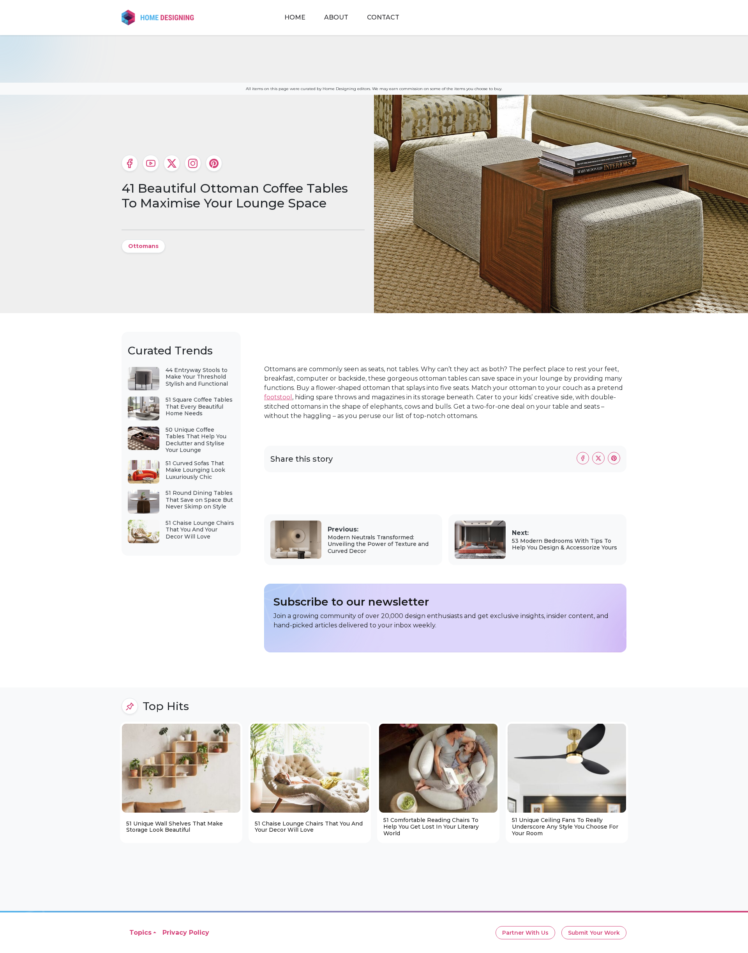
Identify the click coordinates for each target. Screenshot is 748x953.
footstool (278, 397)
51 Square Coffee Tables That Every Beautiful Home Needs (199, 406)
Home (294, 17)
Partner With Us (525, 932)
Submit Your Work (594, 932)
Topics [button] (140, 932)
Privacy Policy (185, 932)
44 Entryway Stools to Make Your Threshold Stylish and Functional (197, 377)
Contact (383, 17)
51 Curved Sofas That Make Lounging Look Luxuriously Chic (195, 470)
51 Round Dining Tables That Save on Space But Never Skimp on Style (199, 499)
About (336, 17)
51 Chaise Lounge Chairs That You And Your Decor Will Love (200, 529)
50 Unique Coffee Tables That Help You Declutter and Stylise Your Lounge (196, 440)
